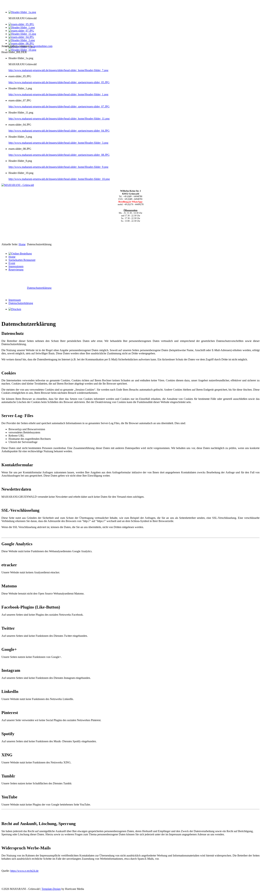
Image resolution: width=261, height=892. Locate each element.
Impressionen (16, 266)
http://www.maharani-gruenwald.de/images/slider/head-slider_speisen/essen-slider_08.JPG (59, 154)
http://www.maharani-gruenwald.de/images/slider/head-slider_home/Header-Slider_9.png (58, 166)
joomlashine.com (42, 46)
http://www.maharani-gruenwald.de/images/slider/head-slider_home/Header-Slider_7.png (58, 70)
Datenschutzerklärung (39, 287)
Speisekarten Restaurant (22, 259)
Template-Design (51, 888)
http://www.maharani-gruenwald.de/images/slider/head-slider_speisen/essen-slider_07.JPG (59, 106)
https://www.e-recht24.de (24, 870)
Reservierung (16, 269)
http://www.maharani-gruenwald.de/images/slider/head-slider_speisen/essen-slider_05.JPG (59, 82)
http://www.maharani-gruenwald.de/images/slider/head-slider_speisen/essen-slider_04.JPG (59, 130)
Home (22, 244)
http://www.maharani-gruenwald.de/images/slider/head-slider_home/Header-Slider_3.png (58, 142)
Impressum (15, 299)
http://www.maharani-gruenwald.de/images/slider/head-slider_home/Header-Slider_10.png (59, 178)
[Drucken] (15, 309)
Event (12, 263)
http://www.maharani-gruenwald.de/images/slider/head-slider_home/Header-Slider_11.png (59, 118)
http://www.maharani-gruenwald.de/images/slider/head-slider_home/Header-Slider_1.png (58, 94)
